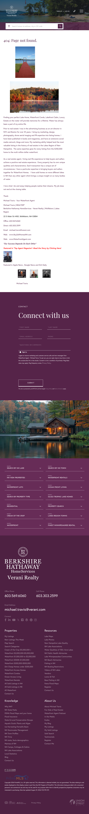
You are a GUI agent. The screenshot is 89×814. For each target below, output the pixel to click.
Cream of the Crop (16, 516)
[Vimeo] (22, 620)
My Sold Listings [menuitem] (51, 730)
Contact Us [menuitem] (9, 693)
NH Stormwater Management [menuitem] (16, 730)
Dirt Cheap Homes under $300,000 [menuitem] (19, 666)
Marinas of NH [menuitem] (10, 743)
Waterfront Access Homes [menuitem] (15, 670)
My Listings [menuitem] (9, 636)
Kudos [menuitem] (46, 720)
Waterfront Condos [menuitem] (12, 673)
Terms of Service (59, 389)
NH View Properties (16, 478)
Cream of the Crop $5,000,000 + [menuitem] (18, 650)
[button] (60, 26)
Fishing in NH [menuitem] (49, 663)
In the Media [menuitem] (49, 716)
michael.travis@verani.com (19, 230)
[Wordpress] (26, 620)
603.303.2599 (47, 595)
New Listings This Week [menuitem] (14, 639)
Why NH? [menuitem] (8, 706)
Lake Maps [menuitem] (48, 636)
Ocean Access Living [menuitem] (13, 677)
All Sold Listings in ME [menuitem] (13, 687)
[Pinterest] (31, 620)
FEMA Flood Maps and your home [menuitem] (18, 713)
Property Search (56, 506)
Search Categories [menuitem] (12, 646)
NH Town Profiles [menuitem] (11, 733)
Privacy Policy (46, 363)
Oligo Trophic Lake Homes (60, 497)
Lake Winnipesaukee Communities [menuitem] (58, 656)
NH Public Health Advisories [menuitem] (55, 653)
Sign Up (59, 11)
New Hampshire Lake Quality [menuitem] (56, 643)
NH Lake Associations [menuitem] (53, 646)
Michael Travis (22, 283)
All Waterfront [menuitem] (10, 690)
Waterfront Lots (15, 487)
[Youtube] (13, 620)
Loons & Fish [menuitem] (49, 677)
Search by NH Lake (15, 468)
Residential (12, 506)
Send (30, 383)
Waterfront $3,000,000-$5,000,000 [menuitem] (19, 653)
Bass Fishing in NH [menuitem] (51, 680)
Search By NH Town (57, 468)
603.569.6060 (15, 595)
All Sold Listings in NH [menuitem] (13, 683)
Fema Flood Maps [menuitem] (51, 683)
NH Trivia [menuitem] (8, 737)
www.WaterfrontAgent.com (20, 239)
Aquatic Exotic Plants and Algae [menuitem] (17, 723)
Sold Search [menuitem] (49, 733)
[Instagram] (35, 620)
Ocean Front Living (57, 487)
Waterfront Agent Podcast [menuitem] (55, 713)
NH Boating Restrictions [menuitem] (54, 666)
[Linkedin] (9, 620)
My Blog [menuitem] (47, 723)
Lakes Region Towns (57, 516)
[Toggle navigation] (81, 11)
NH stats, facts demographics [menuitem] (17, 740)
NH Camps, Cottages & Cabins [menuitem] (17, 747)
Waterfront (12, 525)
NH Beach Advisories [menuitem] (52, 660)
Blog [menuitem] (6, 757)
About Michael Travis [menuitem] (52, 706)
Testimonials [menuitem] (49, 737)
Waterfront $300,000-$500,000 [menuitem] (18, 663)
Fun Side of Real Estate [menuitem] (53, 710)
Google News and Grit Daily (35, 265)
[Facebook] (5, 620)
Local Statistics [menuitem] (11, 754)
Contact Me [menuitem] (49, 743)
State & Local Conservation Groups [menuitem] (19, 720)
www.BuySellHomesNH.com (20, 234)
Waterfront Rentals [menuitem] (12, 680)
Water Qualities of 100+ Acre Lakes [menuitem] (58, 650)
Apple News (18, 265)
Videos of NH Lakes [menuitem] (52, 670)
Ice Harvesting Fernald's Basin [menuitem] (17, 727)
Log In (67, 11)
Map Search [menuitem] (9, 643)
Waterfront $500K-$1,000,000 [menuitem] (17, 660)
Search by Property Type (18, 497)
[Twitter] (18, 620)
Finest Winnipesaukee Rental (61, 525)
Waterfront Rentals (57, 478)
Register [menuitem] (47, 687)
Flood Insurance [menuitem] (11, 716)
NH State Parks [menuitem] (11, 710)
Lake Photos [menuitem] (49, 639)
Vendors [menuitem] (47, 673)
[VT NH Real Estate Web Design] (77, 802)
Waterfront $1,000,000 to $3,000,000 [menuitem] (20, 656)
